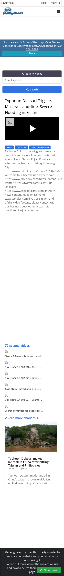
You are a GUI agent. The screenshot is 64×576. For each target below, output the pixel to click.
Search (34, 89)
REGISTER (55, 3)
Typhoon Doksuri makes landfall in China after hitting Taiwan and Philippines (28, 462)
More (32, 53)
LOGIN (44, 3)
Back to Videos (33, 73)
